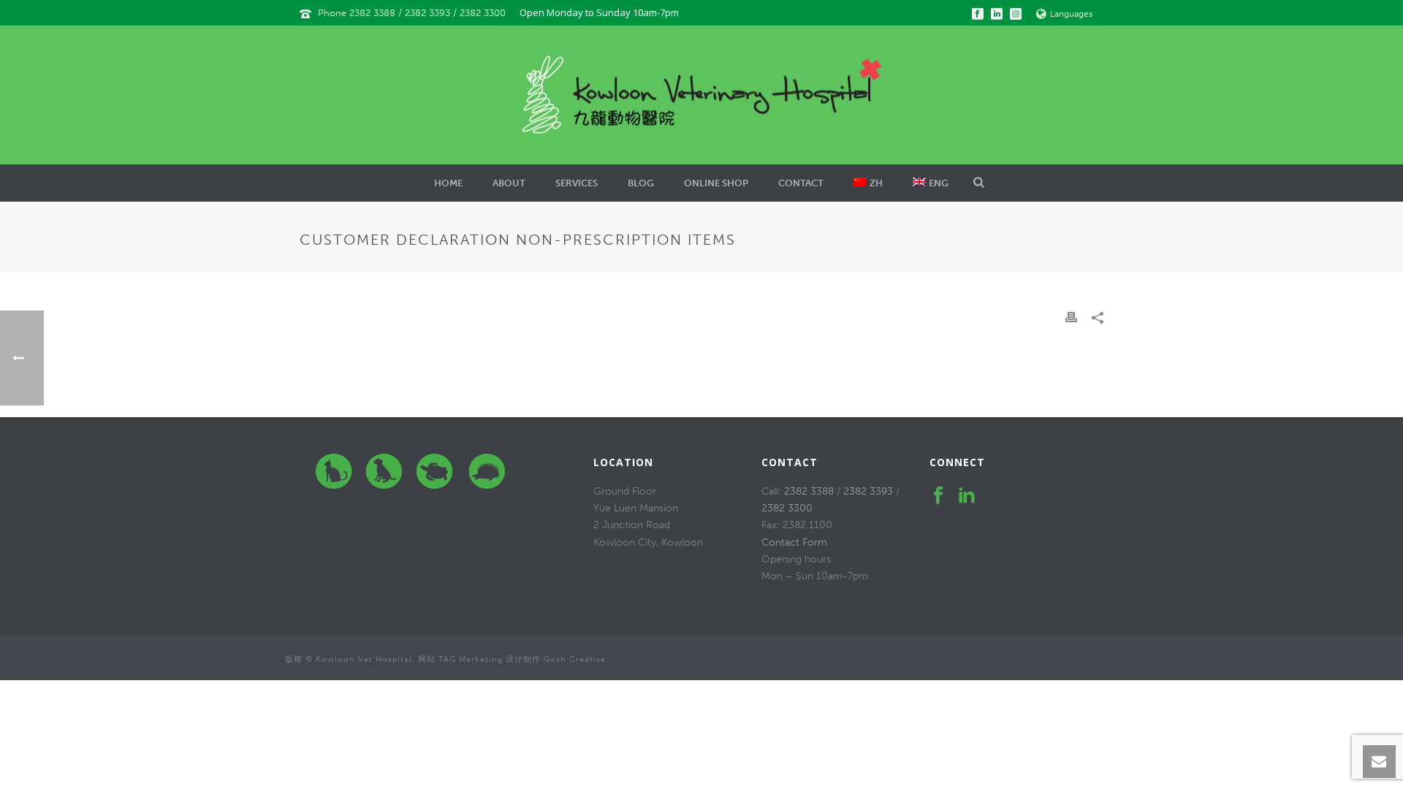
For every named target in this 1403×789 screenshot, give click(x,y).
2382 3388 (809, 491)
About (509, 183)
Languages (1071, 14)
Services (576, 183)
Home (448, 183)
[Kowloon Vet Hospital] (701, 95)
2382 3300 (787, 508)
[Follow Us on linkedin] (967, 496)
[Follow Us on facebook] (938, 496)
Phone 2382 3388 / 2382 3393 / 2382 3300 (413, 12)
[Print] (1071, 317)
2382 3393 (868, 491)
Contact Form (794, 542)
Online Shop (716, 183)
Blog (641, 183)
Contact (801, 183)
